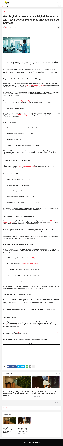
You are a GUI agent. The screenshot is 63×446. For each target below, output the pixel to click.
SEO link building (53, 332)
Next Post (58, 402)
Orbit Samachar (7, 408)
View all (58, 373)
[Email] (30, 366)
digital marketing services (12, 71)
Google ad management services (26, 166)
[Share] (58, 27)
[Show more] (33, 366)
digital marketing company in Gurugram (31, 101)
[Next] (60, 6)
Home (4, 11)
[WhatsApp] (27, 366)
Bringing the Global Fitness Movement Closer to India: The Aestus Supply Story (44, 392)
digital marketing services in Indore (34, 85)
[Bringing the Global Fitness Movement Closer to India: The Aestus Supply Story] (46, 382)
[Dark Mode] (58, 2)
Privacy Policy (30, 442)
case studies (29, 300)
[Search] (61, 2)
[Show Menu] (2, 2)
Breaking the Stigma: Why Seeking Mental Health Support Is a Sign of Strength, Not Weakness (16, 393)
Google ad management (40, 332)
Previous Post (6, 402)
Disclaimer (37, 442)
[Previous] (59, 6)
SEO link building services (25, 115)
